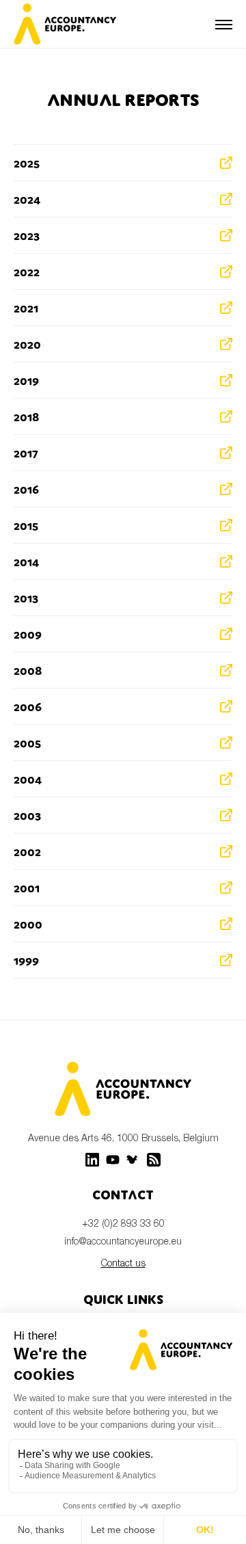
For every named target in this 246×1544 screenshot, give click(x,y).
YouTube (113, 1160)
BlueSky (133, 1160)
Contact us (123, 1262)
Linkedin (92, 1160)
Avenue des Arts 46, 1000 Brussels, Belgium (123, 1137)
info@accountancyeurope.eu (123, 1241)
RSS (154, 1160)
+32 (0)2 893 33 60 (123, 1223)
